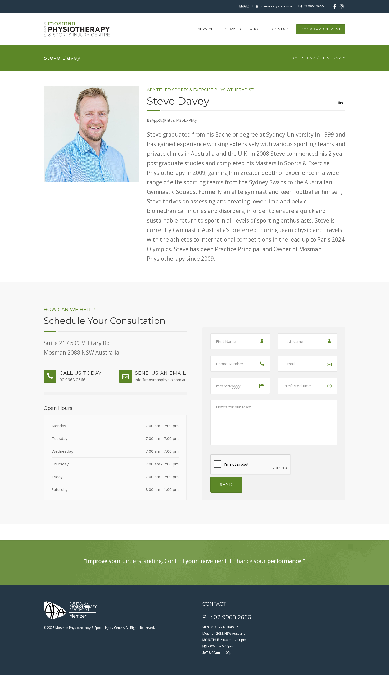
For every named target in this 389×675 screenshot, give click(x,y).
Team (310, 58)
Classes (233, 29)
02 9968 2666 (314, 6)
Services (207, 29)
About (256, 29)
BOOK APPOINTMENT (321, 29)
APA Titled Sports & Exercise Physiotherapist (200, 89)
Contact (281, 29)
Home (294, 58)
